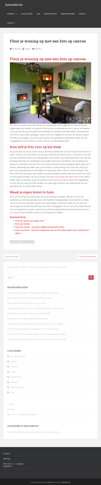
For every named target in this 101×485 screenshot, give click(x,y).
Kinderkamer (16, 377)
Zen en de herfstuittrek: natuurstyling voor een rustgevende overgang (36, 334)
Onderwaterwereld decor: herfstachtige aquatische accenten (33, 293)
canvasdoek (15, 242)
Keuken (14, 371)
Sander (28, 49)
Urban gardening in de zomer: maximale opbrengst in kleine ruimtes (36, 308)
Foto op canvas (28, 242)
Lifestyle (82, 14)
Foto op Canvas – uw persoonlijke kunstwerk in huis (39, 227)
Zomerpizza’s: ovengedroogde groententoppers (27, 318)
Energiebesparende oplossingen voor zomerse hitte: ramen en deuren (37, 339)
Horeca (14, 361)
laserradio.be (14, 4)
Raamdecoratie (50, 14)
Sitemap (10, 409)
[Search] (91, 277)
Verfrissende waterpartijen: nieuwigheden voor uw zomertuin (33, 329)
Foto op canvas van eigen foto (29, 220)
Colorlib (49, 482)
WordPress (66, 482)
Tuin (38, 14)
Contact (11, 23)
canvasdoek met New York (65, 176)
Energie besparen (68, 14)
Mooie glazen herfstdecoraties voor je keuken (26, 303)
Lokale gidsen (26, 14)
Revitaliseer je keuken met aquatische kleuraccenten (29, 298)
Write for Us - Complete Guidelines (22, 414)
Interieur (11, 14)
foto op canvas (73, 58)
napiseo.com (54, 432)
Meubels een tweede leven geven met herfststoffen (29, 313)
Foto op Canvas (22, 224)
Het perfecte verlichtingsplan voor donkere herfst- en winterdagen (35, 323)
